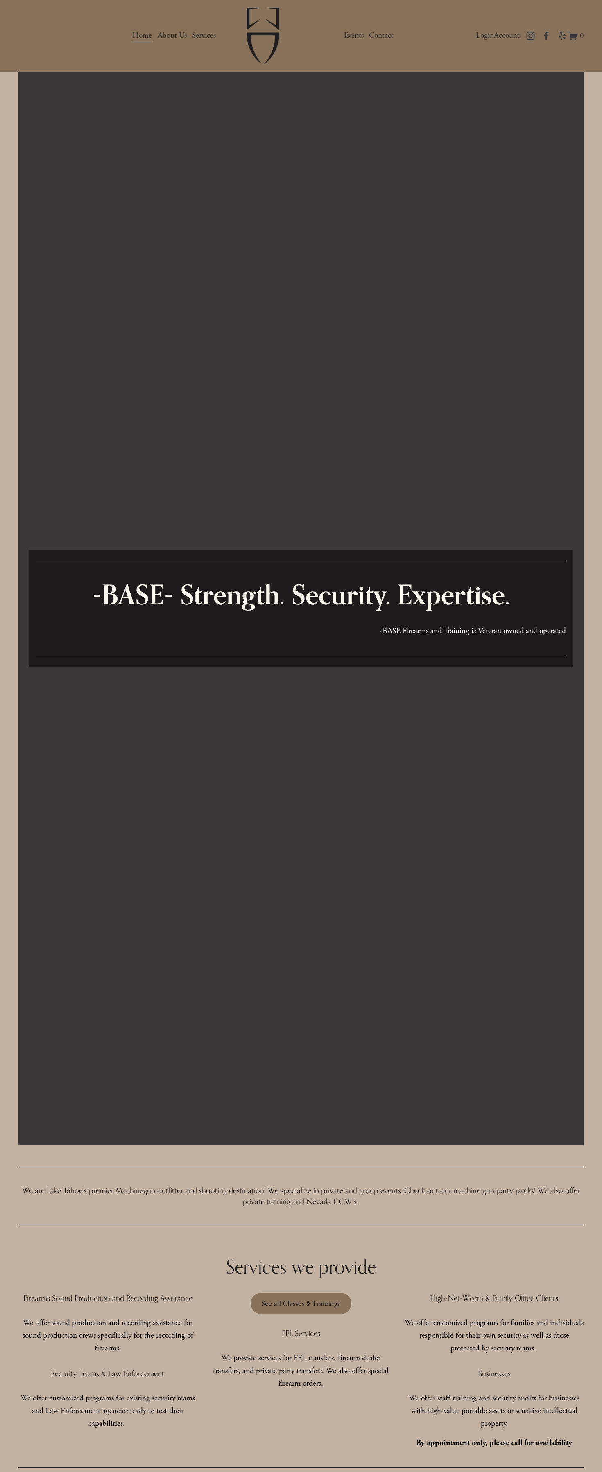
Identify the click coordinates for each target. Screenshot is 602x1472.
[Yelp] (562, 36)
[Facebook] (546, 36)
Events (354, 35)
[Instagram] (530, 36)
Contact (381, 35)
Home (142, 35)
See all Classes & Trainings (301, 1303)
